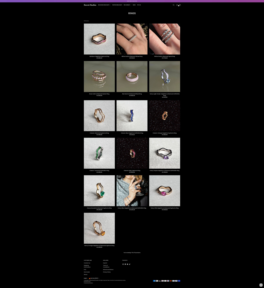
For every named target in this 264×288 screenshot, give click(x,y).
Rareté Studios (95, 280)
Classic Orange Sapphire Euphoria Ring (165, 133)
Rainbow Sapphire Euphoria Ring (99, 56)
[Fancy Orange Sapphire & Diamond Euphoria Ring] (99, 228)
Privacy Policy (107, 272)
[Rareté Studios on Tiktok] (130, 264)
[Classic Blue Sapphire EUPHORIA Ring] (132, 115)
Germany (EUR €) (94, 278)
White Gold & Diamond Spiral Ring (164, 56)
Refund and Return (108, 269)
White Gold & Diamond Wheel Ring (132, 56)
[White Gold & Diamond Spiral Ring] (164, 39)
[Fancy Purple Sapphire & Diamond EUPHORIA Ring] (164, 153)
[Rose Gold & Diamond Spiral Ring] (99, 76)
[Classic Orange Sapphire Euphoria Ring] (164, 115)
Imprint (105, 263)
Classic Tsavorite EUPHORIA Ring (99, 170)
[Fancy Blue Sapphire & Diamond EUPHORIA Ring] (132, 190)
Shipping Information (87, 266)
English (85, 278)
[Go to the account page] (176, 5)
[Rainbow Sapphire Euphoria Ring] (99, 39)
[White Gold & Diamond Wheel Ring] (132, 39)
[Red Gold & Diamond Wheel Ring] (132, 76)
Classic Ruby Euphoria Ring (132, 170)
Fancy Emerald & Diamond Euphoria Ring (99, 208)
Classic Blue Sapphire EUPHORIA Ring (132, 133)
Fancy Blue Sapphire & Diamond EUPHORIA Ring (132, 208)
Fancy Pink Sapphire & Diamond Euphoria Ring (165, 208)
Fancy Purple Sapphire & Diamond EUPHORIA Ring (164, 170)
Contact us (87, 263)
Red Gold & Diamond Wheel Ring (132, 94)
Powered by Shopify (88, 283)
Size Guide (87, 272)
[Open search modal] (173, 5)
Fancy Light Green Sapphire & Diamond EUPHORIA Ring (165, 94)
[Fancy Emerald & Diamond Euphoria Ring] (99, 190)
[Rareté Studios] (90, 5)
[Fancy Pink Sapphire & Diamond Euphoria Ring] (164, 190)
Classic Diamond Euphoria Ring (99, 133)
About (85, 274)
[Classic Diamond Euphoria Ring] (99, 115)
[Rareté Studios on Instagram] (123, 264)
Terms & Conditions (106, 266)
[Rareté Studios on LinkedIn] (125, 264)
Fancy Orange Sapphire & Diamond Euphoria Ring (99, 245)
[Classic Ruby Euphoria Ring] (132, 153)
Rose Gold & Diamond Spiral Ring (99, 94)
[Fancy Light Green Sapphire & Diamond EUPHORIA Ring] (164, 76)
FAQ (85, 269)
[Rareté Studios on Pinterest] (127, 264)
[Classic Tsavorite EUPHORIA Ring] (99, 153)
